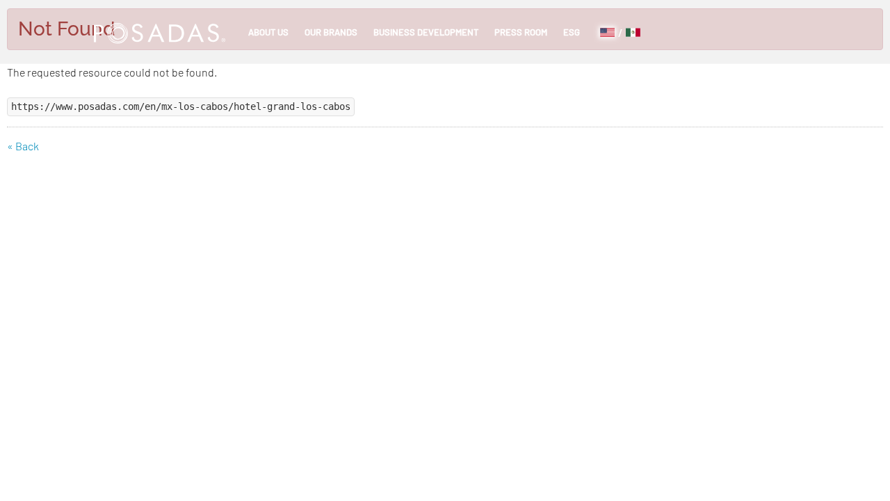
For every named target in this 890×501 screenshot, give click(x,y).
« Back (23, 145)
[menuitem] (268, 32)
